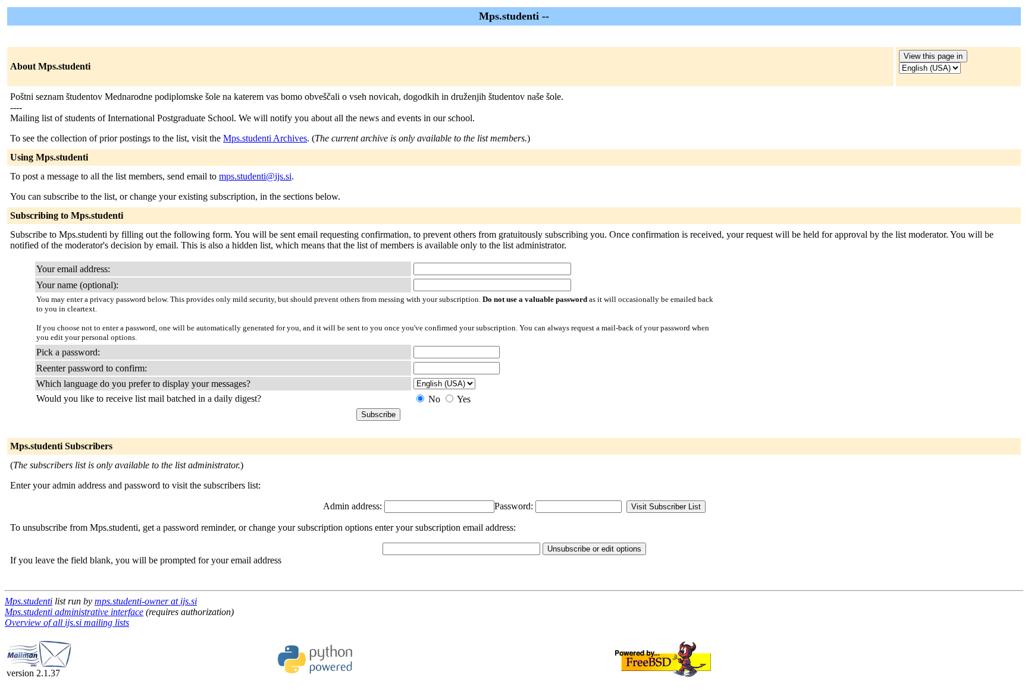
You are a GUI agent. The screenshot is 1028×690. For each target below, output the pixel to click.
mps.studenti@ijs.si (255, 176)
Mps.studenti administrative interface (74, 612)
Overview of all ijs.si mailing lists (67, 622)
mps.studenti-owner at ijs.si (146, 601)
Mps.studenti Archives (265, 138)
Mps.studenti (28, 601)
